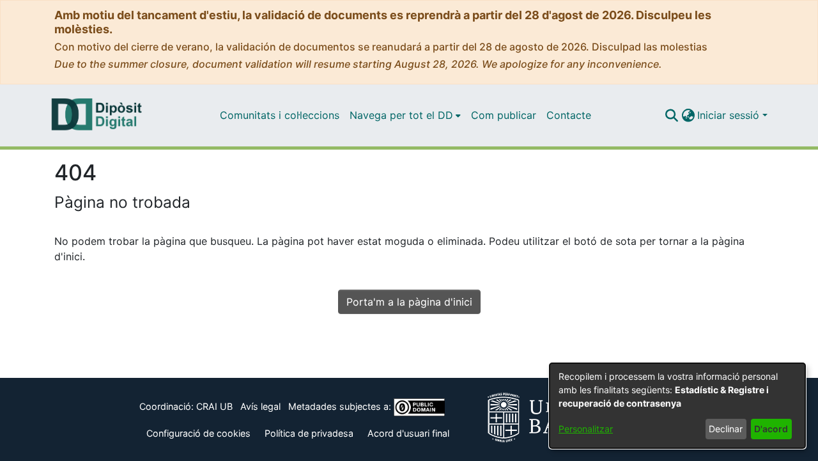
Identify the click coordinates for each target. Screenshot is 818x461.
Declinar (726, 428)
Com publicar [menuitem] (503, 115)
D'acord (771, 428)
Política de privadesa (309, 433)
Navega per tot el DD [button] (401, 115)
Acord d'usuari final (408, 433)
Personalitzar (586, 428)
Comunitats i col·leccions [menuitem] (279, 115)
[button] (671, 115)
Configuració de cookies (198, 433)
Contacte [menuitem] (568, 115)
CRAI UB (214, 406)
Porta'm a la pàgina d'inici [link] (409, 301)
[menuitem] (405, 115)
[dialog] (677, 405)
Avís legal (260, 406)
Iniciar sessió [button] (729, 115)
